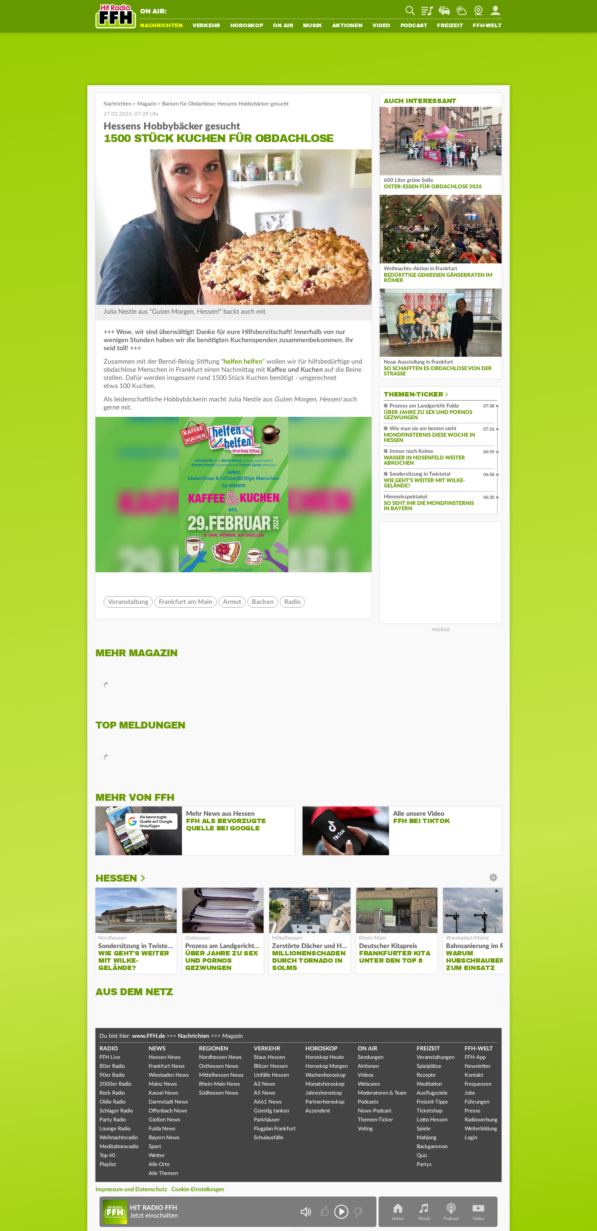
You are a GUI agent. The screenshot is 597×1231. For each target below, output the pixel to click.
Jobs (470, 1093)
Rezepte (426, 1075)
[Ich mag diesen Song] (325, 1212)
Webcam (478, 7)
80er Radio (112, 1066)
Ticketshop (429, 1111)
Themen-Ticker (413, 394)
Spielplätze (429, 1066)
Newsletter (478, 1066)
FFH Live (110, 1057)
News (157, 1049)
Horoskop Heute (324, 1057)
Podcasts (368, 1102)
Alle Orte (159, 1164)
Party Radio (113, 1120)
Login (471, 1137)
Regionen (213, 1049)
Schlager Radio (116, 1111)
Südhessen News (218, 1093)
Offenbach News (168, 1111)
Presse (472, 1111)
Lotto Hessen (432, 1120)
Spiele (423, 1129)
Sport (155, 1146)
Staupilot (444, 7)
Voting (365, 1129)
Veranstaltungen (435, 1057)
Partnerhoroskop (324, 1102)
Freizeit (450, 26)
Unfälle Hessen (271, 1075)
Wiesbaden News (169, 1075)
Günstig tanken (271, 1111)
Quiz (422, 1155)
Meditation (429, 1084)
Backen (263, 602)
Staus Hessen (269, 1057)
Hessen (116, 878)
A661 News (268, 1102)
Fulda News (162, 1129)
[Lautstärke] (305, 1212)
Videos (366, 1075)
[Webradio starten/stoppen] (341, 1212)
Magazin (146, 104)
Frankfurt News (167, 1066)
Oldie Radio (112, 1102)
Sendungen (370, 1057)
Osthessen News (218, 1066)
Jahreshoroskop (323, 1093)
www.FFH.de (148, 1036)
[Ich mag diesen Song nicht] (357, 1212)
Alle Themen (163, 1173)
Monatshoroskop (324, 1084)
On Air (283, 26)
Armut (232, 602)
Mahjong (427, 1137)
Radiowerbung (481, 1120)
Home (398, 1218)
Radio (292, 602)
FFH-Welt (487, 26)
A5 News (264, 1093)
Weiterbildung (481, 1129)
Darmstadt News (168, 1102)
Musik (312, 26)
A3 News (264, 1084)
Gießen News (164, 1120)
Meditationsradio (119, 1146)
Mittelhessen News (221, 1075)
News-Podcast (375, 1111)
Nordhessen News (220, 1057)
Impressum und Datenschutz (131, 1189)
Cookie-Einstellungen (197, 1189)
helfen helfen (242, 361)
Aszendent (317, 1111)
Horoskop (246, 26)
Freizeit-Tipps (432, 1102)
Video (381, 26)
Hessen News (165, 1057)
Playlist (427, 7)
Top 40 (107, 1155)
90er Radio (112, 1075)
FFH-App (475, 1057)
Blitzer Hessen (271, 1066)
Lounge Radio (115, 1129)
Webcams (369, 1084)
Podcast (413, 26)
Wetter (461, 7)
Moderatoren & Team (382, 1093)
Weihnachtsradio (119, 1137)
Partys (424, 1164)
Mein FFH (495, 7)
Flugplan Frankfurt (275, 1129)
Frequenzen (478, 1084)
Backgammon (432, 1146)
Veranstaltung (128, 602)
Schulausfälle (268, 1137)
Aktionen (347, 26)
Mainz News (163, 1084)
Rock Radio (112, 1093)
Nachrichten (161, 26)
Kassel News (163, 1093)
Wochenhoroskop (325, 1075)
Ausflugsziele (432, 1093)
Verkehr (206, 26)
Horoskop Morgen (326, 1066)
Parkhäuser (267, 1120)
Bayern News (164, 1137)
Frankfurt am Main (185, 602)
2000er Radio (115, 1084)
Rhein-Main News (219, 1084)
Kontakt (474, 1075)
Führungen (477, 1102)
